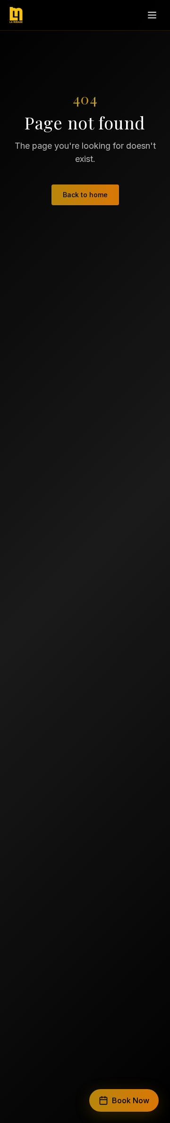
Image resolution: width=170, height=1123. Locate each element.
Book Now (130, 1100)
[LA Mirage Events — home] (16, 15)
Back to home (85, 195)
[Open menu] (152, 15)
